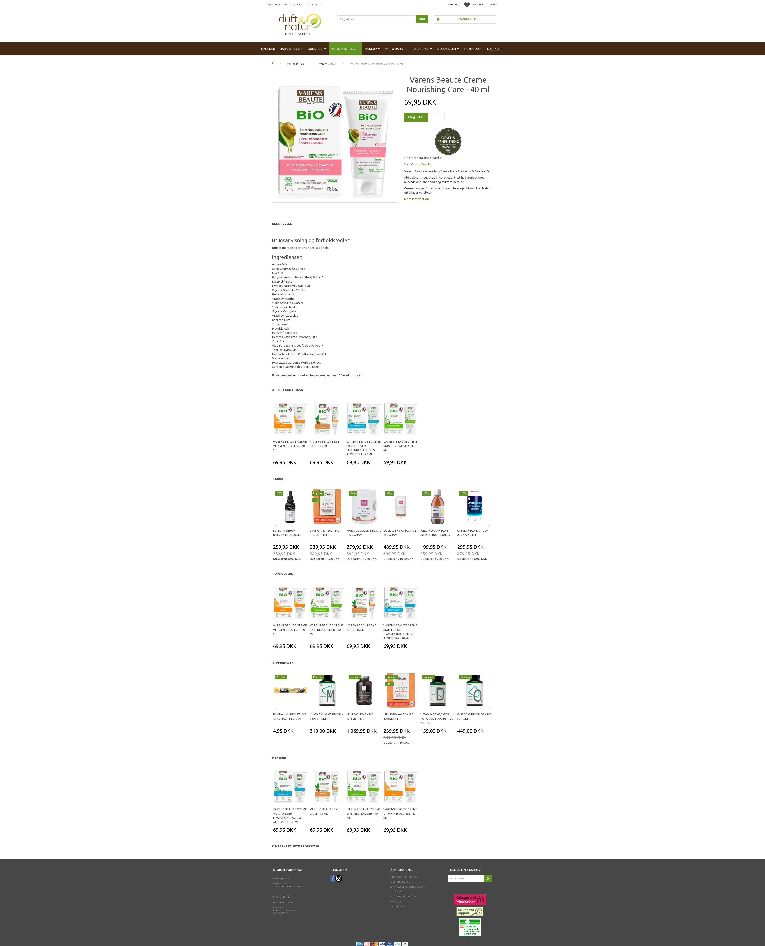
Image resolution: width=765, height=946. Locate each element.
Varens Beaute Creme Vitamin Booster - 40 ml (290, 446)
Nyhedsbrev (396, 901)
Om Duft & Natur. (293, 5)
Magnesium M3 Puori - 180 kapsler (326, 716)
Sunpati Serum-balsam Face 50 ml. (287, 532)
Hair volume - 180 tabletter (360, 716)
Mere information (416, 199)
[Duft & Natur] (300, 24)
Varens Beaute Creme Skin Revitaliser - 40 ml (400, 446)
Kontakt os (274, 5)
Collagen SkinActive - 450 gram (400, 532)
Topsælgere (282, 573)
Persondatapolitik (400, 906)
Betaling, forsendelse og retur (407, 887)
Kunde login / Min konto (403, 877)
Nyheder (279, 757)
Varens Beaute (421, 164)
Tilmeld (488, 878)
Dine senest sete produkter (295, 846)
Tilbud (277, 478)
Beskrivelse (282, 223)
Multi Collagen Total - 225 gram (364, 532)
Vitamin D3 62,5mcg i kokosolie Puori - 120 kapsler (436, 719)
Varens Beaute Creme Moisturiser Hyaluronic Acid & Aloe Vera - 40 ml (364, 448)
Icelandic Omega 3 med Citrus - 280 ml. (435, 532)
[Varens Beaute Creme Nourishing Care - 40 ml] (335, 137)
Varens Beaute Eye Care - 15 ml (324, 443)
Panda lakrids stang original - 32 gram (289, 716)
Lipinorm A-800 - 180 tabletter (324, 532)
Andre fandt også (287, 390)
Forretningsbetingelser (403, 896)
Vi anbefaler (282, 662)
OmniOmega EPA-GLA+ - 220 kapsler (474, 532)
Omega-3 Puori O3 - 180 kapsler (474, 716)
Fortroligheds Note (401, 882)
